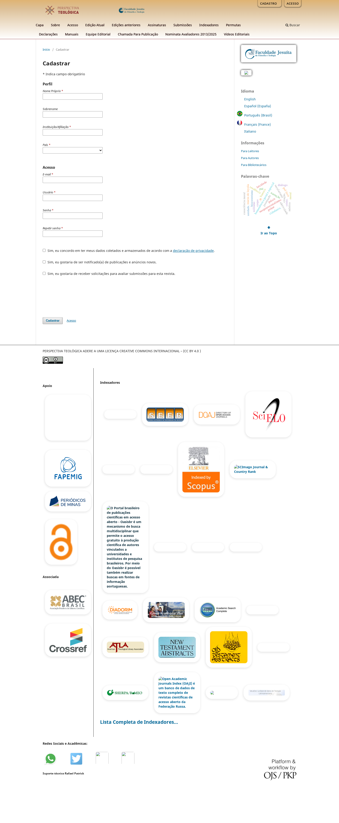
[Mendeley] (91, 764)
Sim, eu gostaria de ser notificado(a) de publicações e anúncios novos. (102, 262)
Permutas (233, 25)
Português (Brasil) (258, 115)
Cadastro (268, 3)
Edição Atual (94, 25)
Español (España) (257, 106)
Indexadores (209, 25)
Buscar (294, 25)
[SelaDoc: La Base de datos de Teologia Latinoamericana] (266, 692)
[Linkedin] (104, 764)
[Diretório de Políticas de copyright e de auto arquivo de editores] (126, 692)
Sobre (55, 25)
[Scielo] (268, 414)
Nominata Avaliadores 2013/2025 (191, 34)
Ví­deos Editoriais (237, 34)
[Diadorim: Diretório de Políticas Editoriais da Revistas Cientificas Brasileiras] (120, 609)
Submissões (182, 25)
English (250, 99)
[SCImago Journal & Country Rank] (252, 469)
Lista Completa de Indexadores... (139, 722)
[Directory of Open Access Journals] (217, 414)
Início (46, 49)
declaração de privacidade (193, 250)
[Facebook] (65, 764)
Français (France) (257, 124)
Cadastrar (52, 320)
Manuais (71, 34)
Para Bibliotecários (253, 165)
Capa (40, 25)
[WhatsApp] (52, 764)
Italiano (250, 131)
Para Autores (250, 158)
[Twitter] (78, 764)
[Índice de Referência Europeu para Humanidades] (222, 692)
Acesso (72, 25)
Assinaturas (157, 25)
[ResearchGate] (117, 764)
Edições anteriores (126, 25)
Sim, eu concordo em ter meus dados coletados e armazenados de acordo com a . (131, 250)
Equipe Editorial (98, 34)
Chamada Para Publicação (138, 34)
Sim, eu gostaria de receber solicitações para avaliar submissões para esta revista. (111, 273)
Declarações (48, 34)
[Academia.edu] (130, 764)
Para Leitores (250, 151)
